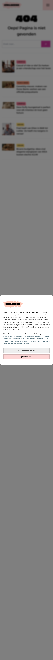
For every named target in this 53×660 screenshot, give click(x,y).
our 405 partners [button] (32, 312)
